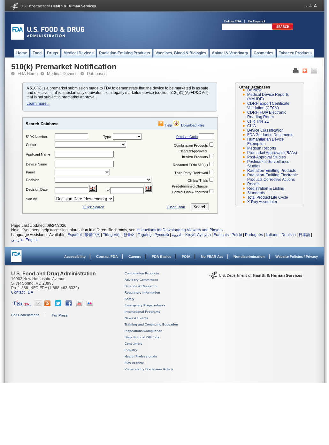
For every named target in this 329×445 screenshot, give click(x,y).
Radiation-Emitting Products (271, 170)
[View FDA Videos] (80, 305)
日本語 (304, 235)
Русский (162, 235)
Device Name (36, 164)
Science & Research (141, 286)
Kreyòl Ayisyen (198, 235)
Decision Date (37, 189)
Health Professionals (141, 356)
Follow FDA (232, 21)
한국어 (129, 235)
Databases (97, 73)
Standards (256, 193)
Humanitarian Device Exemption (265, 141)
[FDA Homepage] (16, 259)
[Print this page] (296, 72)
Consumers (133, 343)
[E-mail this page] (314, 72)
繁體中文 (92, 235)
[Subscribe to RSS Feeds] (48, 305)
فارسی (17, 240)
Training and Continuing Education (151, 324)
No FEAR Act (212, 256)
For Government (25, 315)
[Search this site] (282, 29)
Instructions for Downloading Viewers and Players (179, 230)
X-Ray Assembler (262, 202)
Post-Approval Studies (266, 157)
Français (221, 235)
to (108, 189)
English (32, 240)
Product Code (187, 137)
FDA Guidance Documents (270, 135)
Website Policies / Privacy (296, 256)
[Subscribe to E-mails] (38, 305)
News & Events (136, 318)
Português (254, 235)
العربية (177, 235)
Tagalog (145, 235)
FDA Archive (134, 362)
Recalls (253, 184)
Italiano (272, 235)
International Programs (142, 311)
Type (107, 137)
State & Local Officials (142, 337)
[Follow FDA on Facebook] (69, 305)
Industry (131, 350)
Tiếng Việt (111, 235)
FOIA (186, 256)
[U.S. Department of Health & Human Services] (255, 277)
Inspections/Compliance (143, 331)
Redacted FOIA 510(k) (190, 165)
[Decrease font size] (306, 6)
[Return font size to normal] (310, 6)
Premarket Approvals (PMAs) (272, 152)
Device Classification (265, 130)
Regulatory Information (142, 292)
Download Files (193, 125)
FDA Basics (161, 256)
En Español (256, 21)
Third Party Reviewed (191, 173)
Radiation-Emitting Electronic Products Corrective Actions (272, 177)
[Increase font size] (315, 6)
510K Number (36, 137)
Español (74, 235)
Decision (32, 180)
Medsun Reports (261, 148)
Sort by (31, 199)
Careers (134, 256)
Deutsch (288, 235)
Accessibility (75, 256)
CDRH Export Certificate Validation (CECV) (268, 105)
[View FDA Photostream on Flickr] (91, 305)
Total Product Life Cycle (267, 197)
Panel (30, 172)
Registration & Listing (265, 188)
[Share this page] (305, 72)
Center (31, 145)
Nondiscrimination (249, 256)
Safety (129, 299)
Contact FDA (107, 256)
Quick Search (93, 207)
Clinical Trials (197, 180)
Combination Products (191, 145)
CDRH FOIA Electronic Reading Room (266, 114)
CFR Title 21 (258, 121)
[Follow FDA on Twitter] (59, 305)
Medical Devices (62, 73)
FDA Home (28, 73)
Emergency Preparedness (145, 305)
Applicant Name (38, 154)
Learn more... (38, 103)
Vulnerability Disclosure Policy (149, 369)
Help (168, 125)
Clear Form (176, 207)
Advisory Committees (141, 279)
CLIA (251, 126)
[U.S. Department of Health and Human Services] (53, 8)
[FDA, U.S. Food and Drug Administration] (47, 38)
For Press (60, 315)
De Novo (255, 90)
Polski (237, 235)
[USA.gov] (21, 305)
